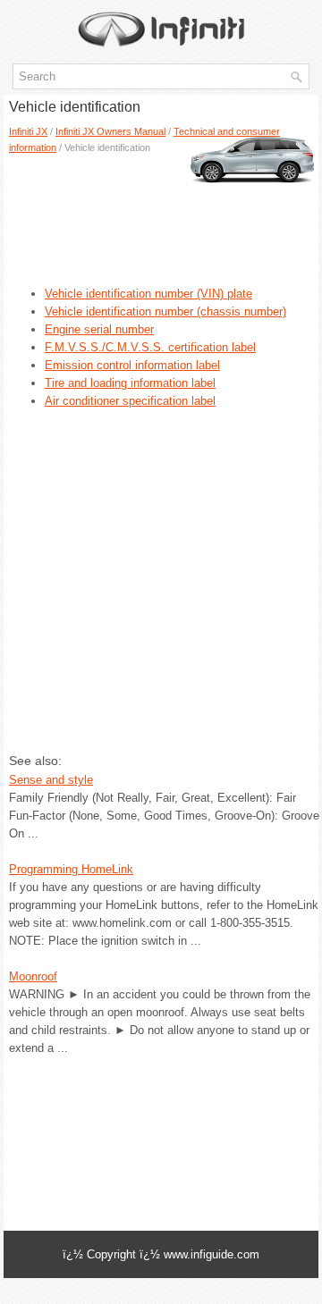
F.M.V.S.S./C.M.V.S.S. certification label (150, 347)
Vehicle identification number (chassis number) (165, 311)
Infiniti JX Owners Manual (110, 131)
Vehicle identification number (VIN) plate (148, 293)
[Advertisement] (161, 213)
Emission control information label (132, 365)
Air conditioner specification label (130, 401)
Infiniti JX (28, 131)
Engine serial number (99, 329)
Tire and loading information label (130, 383)
